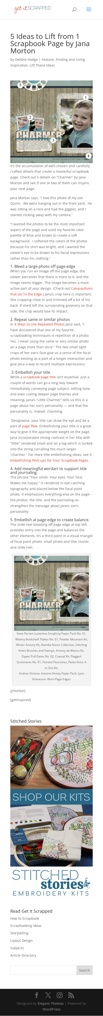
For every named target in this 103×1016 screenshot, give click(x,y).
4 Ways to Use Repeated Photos (39, 324)
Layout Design (21, 940)
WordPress (52, 1009)
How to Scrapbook (24, 918)
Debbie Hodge (26, 59)
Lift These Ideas (42, 65)
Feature (48, 59)
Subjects (17, 948)
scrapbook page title (39, 377)
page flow (29, 426)
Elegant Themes (51, 1003)
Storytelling (19, 933)
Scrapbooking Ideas (26, 925)
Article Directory (23, 955)
